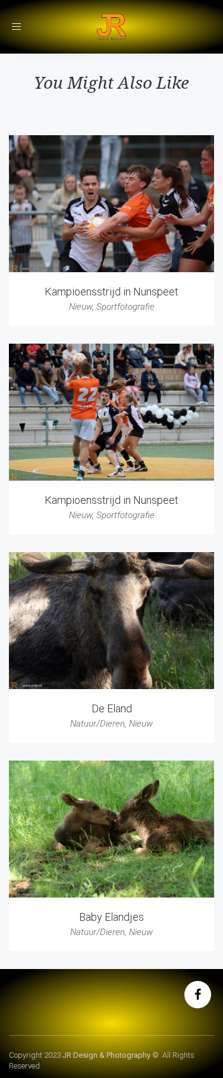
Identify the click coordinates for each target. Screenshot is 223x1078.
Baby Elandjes (111, 917)
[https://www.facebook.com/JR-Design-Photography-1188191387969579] (197, 995)
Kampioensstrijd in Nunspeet (111, 291)
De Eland (112, 708)
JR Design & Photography (106, 1055)
